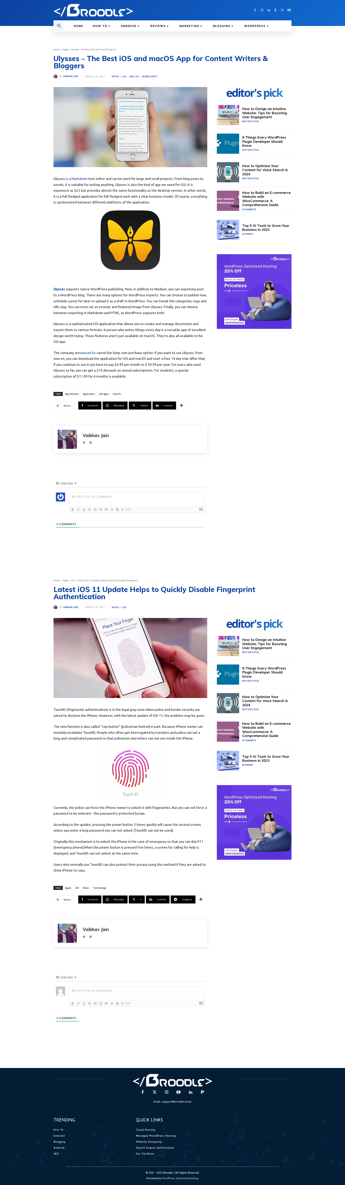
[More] (181, 406)
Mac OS (134, 76)
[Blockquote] (106, 509)
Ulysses (59, 289)
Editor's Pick (250, 121)
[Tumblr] (275, 10)
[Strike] (89, 509)
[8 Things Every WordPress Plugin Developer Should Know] (228, 144)
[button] (59, 26)
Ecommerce (249, 209)
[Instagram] (262, 10)
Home (57, 49)
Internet (248, 234)
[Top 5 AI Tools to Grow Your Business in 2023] (228, 230)
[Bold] (72, 509)
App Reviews (72, 393)
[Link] (117, 509)
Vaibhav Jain (70, 76)
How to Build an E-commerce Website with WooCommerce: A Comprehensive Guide (266, 198)
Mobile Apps (149, 76)
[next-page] (225, 247)
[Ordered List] (95, 509)
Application (89, 393)
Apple (65, 49)
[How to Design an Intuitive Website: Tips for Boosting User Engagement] (228, 115)
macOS (117, 393)
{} (122, 509)
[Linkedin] (268, 10)
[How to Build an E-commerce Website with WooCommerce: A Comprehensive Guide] (228, 201)
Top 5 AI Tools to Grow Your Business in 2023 (265, 227)
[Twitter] (282, 10)
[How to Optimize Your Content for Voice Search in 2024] (228, 172)
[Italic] (78, 509)
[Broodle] (111, 10)
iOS (124, 76)
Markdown (79, 178)
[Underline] (84, 509)
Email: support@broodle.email (172, 1101)
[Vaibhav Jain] (56, 76)
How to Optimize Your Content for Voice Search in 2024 (265, 170)
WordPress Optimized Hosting (180, 1178)
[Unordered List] (100, 509)
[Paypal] (202, 1092)
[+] (128, 509)
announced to (85, 353)
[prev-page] (219, 247)
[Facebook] (255, 10)
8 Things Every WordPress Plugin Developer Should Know (264, 141)
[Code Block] (112, 509)
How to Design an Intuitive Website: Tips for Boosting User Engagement (264, 113)
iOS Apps (104, 393)
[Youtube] (289, 10)
